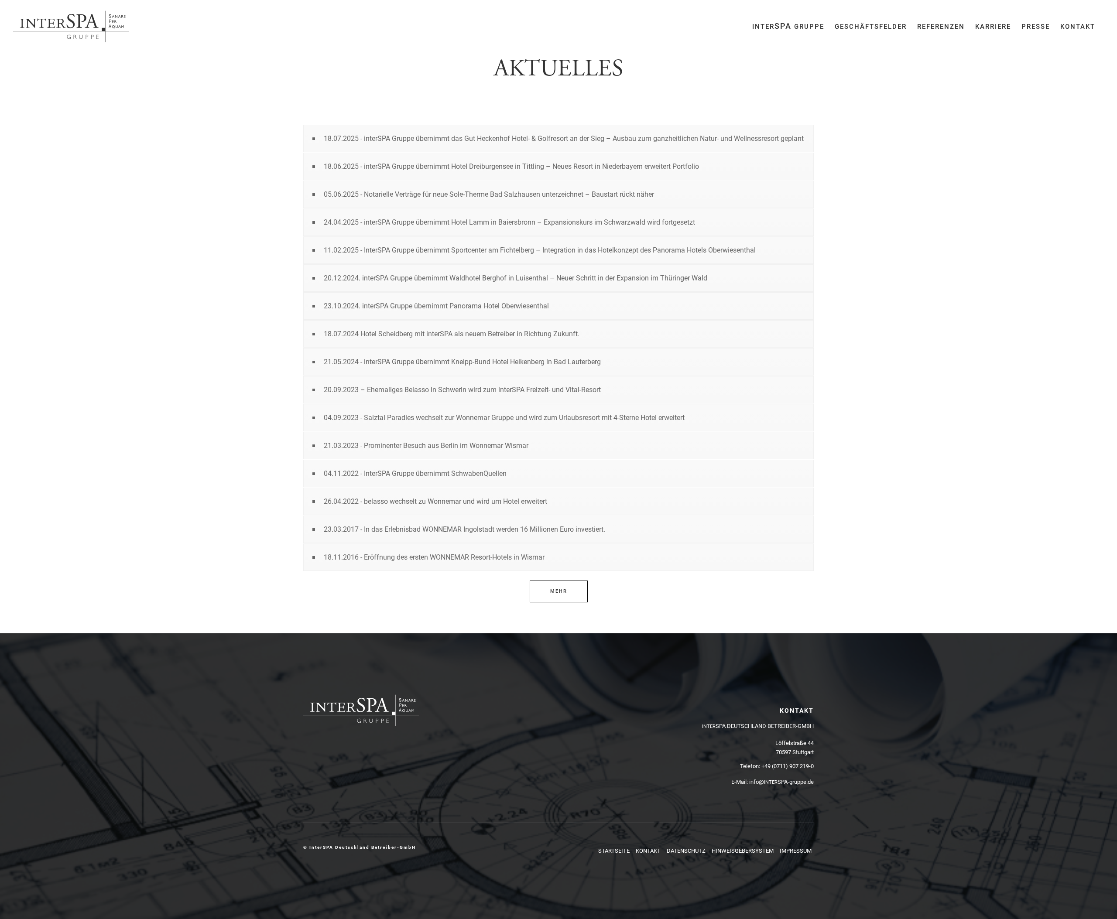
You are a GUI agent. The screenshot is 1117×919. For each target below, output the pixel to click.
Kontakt (1077, 27)
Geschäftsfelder (871, 27)
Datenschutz (686, 850)
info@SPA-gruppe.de (781, 782)
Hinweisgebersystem (743, 850)
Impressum (796, 850)
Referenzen (941, 27)
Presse (1035, 27)
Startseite (614, 850)
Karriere (993, 27)
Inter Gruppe (788, 26)
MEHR (558, 591)
